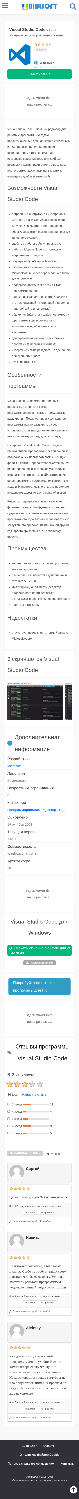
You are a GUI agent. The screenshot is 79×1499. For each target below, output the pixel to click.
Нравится (30, 1212)
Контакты (67, 1463)
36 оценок (41, 50)
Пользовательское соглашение (31, 1463)
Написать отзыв (34, 1094)
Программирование (23, 810)
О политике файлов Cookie (39, 1454)
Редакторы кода (54, 810)
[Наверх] (73, 1492)
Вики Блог (29, 1445)
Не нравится (47, 1212)
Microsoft (14, 766)
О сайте (49, 1445)
